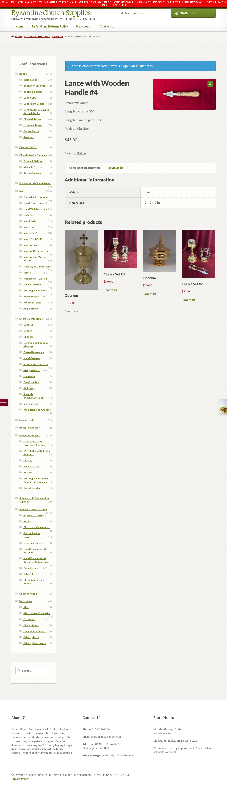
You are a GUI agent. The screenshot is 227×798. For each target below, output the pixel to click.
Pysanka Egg (30, 567)
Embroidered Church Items (35, 183)
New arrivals (26, 419)
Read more (72, 311)
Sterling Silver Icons (35, 290)
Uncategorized (28, 593)
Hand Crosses (31, 358)
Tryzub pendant (32, 487)
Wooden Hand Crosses (37, 409)
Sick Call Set (30, 403)
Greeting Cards (32, 542)
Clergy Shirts (31, 625)
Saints (27, 272)
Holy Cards (30, 215)
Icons (22, 190)
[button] (210, 84)
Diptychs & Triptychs (35, 196)
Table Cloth (30, 573)
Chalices (57, 36)
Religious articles (29, 435)
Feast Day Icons (32, 203)
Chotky (27, 460)
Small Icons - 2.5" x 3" (35, 278)
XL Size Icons (30, 308)
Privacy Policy (20, 778)
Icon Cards (29, 220)
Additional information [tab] (84, 167)
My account (84, 26)
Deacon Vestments (34, 631)
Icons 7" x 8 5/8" (32, 239)
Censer (27, 330)
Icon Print (29, 226)
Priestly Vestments (34, 643)
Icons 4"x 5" (30, 232)
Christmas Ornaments (36, 527)
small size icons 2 (33, 284)
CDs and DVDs (28, 147)
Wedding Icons (32, 302)
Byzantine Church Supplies (51, 13)
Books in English (32, 91)
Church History (32, 119)
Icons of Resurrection (36, 250)
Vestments (25, 601)
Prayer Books (31, 131)
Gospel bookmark (33, 352)
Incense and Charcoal (35, 364)
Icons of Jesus (31, 245)
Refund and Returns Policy (50, 26)
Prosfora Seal (31, 382)
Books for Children (34, 85)
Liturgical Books (33, 125)
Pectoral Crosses (29, 427)
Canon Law (29, 97)
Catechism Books (33, 103)
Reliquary (29, 388)
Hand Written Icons (35, 209)
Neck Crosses (31, 466)
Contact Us (107, 26)
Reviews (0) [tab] (115, 167)
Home (19, 26)
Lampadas (29, 376)
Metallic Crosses (33, 167)
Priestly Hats (31, 637)
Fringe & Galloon (33, 161)
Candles (28, 324)
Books (23, 73)
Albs (26, 607)
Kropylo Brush (31, 370)
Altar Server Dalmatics (36, 613)
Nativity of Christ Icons (37, 266)
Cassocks (29, 619)
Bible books (30, 79)
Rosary (27, 472)
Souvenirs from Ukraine (33, 509)
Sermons (28, 137)
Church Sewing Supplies (33, 155)
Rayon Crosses (32, 173)
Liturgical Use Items (37, 36)
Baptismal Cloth (33, 515)
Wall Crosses (31, 296)
